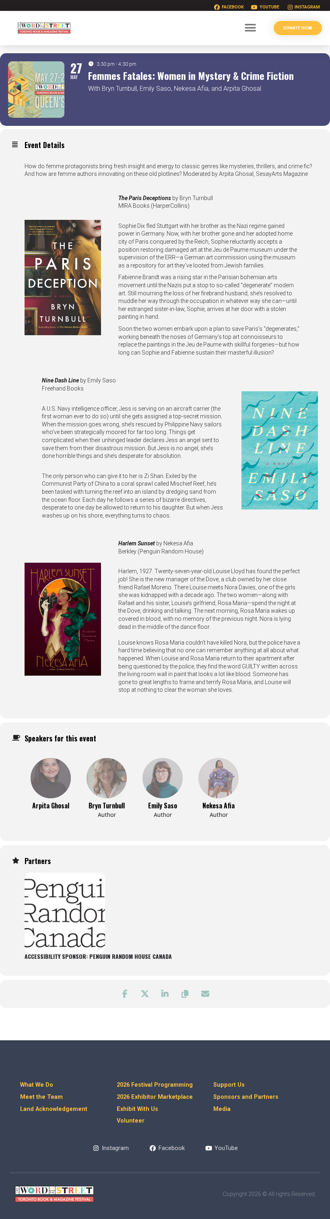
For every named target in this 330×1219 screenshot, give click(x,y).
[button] (250, 28)
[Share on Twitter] (145, 994)
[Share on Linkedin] (165, 994)
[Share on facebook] (125, 994)
